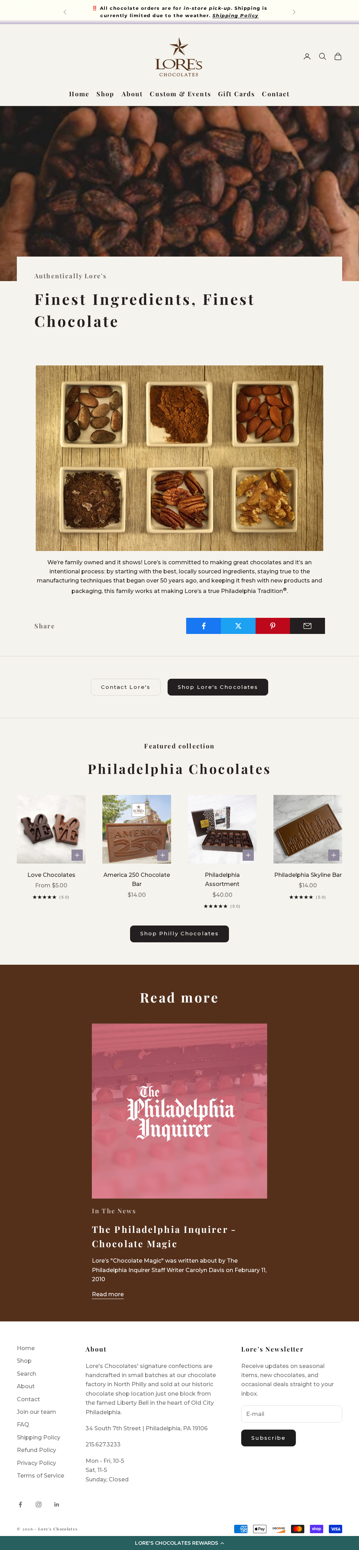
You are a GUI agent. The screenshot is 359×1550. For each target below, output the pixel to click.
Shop (105, 94)
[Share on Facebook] (204, 626)
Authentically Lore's (70, 276)
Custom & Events (180, 94)
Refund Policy (36, 1450)
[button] (179, 1543)
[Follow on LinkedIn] (56, 1504)
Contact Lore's (125, 687)
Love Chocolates (51, 875)
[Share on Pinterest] (273, 626)
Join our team (36, 1412)
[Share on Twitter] (238, 626)
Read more (108, 1294)
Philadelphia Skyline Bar (308, 875)
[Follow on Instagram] (38, 1504)
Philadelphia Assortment (222, 879)
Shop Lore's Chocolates (218, 687)
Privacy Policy (36, 1463)
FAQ (23, 1424)
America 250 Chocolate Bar (136, 879)
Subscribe (268, 1437)
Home (79, 94)
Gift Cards (236, 94)
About (132, 94)
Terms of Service (40, 1475)
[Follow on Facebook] (20, 1504)
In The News (114, 1211)
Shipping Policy (38, 1437)
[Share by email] (307, 626)
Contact (276, 94)
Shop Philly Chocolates (179, 933)
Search (26, 1373)
